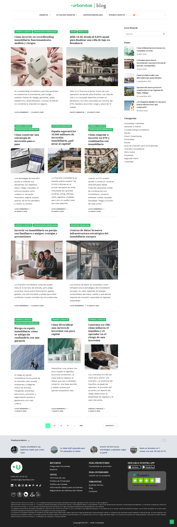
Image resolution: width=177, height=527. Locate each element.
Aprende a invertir (117, 15)
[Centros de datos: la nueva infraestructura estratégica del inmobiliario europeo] (92, 260)
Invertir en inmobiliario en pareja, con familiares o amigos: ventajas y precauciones (35, 233)
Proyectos (82, 32)
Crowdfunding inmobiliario (45, 32)
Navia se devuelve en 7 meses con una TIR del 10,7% (153, 449)
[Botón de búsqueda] (164, 34)
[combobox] (143, 33)
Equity (127, 142)
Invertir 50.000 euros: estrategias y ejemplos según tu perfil (113, 450)
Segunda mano (131, 158)
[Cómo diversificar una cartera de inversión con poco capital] (64, 350)
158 (81, 426)
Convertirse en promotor (100, 466)
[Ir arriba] (172, 522)
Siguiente (109, 425)
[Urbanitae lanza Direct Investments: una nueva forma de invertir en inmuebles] (129, 64)
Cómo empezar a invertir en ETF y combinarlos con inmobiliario (99, 139)
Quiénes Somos (96, 485)
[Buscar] (165, 15)
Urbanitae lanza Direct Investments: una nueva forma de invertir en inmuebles (151, 63)
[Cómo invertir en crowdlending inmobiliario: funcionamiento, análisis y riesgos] (37, 66)
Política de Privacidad (60, 481)
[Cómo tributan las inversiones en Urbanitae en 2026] (129, 51)
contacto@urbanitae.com (22, 480)
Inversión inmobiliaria (93, 15)
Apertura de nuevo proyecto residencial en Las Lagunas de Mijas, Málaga (150, 90)
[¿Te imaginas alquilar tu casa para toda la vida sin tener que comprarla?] (129, 105)
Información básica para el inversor (66, 487)
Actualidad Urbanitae (65, 15)
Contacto (93, 491)
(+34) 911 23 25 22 (19, 476)
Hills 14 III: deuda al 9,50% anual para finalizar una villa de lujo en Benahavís (90, 40)
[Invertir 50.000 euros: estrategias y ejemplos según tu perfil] (94, 449)
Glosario (53, 469)
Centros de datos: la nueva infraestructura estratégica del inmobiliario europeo (89, 233)
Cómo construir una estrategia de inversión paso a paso (26, 139)
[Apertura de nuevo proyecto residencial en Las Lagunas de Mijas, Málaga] (129, 91)
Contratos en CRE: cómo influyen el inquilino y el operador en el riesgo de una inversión (99, 332)
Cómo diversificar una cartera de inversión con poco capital (63, 329)
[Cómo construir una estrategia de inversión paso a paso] (27, 160)
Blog (91, 488)
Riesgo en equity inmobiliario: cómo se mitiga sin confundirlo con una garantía (26, 334)
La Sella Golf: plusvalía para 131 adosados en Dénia (72, 449)
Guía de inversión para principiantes (141, 145)
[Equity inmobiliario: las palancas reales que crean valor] (14, 449)
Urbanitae (43, 15)
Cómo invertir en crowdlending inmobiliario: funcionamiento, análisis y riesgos (34, 40)
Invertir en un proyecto (99, 475)
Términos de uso (57, 478)
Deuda (73, 32)
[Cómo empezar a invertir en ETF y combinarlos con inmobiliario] (101, 160)
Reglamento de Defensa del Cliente (66, 490)
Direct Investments (133, 136)
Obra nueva (129, 152)
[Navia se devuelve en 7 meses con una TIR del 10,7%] (133, 449)
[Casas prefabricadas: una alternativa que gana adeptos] (129, 78)
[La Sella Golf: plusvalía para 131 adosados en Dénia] (54, 449)
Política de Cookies (58, 484)
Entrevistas (129, 139)
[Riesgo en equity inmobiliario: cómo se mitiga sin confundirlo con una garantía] (27, 357)
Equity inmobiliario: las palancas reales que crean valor (32, 450)
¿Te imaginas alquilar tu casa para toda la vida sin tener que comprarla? (151, 104)
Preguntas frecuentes (60, 466)
